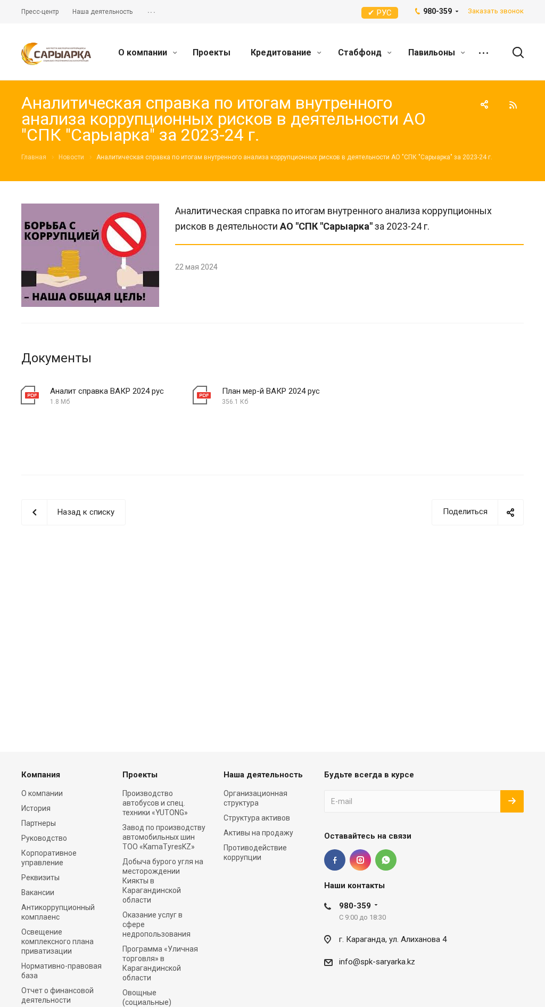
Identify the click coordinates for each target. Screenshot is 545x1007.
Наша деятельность (263, 774)
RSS (513, 105)
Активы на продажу (258, 833)
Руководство (44, 838)
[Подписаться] (512, 801)
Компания (40, 774)
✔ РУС (380, 13)
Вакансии (37, 892)
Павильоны (432, 52)
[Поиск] (513, 52)
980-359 (355, 906)
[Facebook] (334, 860)
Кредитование (282, 52)
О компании (143, 52)
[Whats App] (386, 860)
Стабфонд (361, 52)
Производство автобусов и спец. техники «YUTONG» (155, 803)
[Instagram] (360, 860)
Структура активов (257, 818)
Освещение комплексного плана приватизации (57, 941)
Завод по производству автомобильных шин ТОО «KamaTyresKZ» (163, 837)
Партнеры (38, 823)
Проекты (211, 52)
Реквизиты (40, 877)
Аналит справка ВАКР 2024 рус (107, 391)
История (36, 808)
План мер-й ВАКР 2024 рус (271, 391)
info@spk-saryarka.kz (377, 962)
